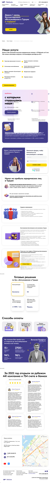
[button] (5, 5)
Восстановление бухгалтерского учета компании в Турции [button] (33, 228)
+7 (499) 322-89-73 (11, 453)
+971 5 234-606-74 (43, 2)
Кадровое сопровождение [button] (26, 207)
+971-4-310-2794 (10, 456)
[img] (7, 2)
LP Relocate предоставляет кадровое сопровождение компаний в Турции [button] (32, 213)
